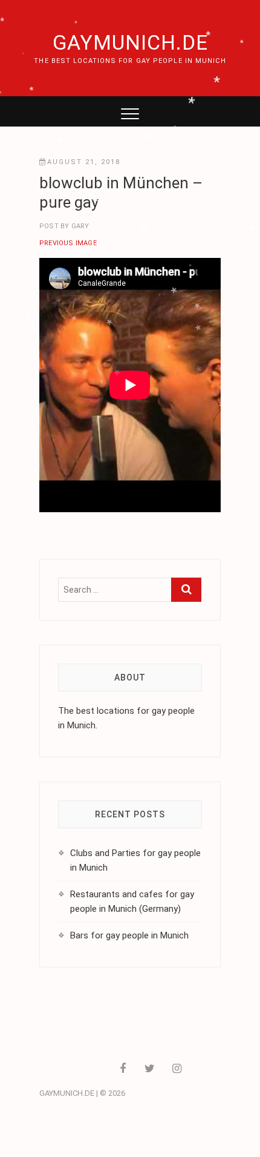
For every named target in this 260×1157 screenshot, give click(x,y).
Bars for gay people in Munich (129, 935)
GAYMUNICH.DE (130, 42)
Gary (79, 226)
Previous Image (68, 243)
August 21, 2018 (83, 162)
